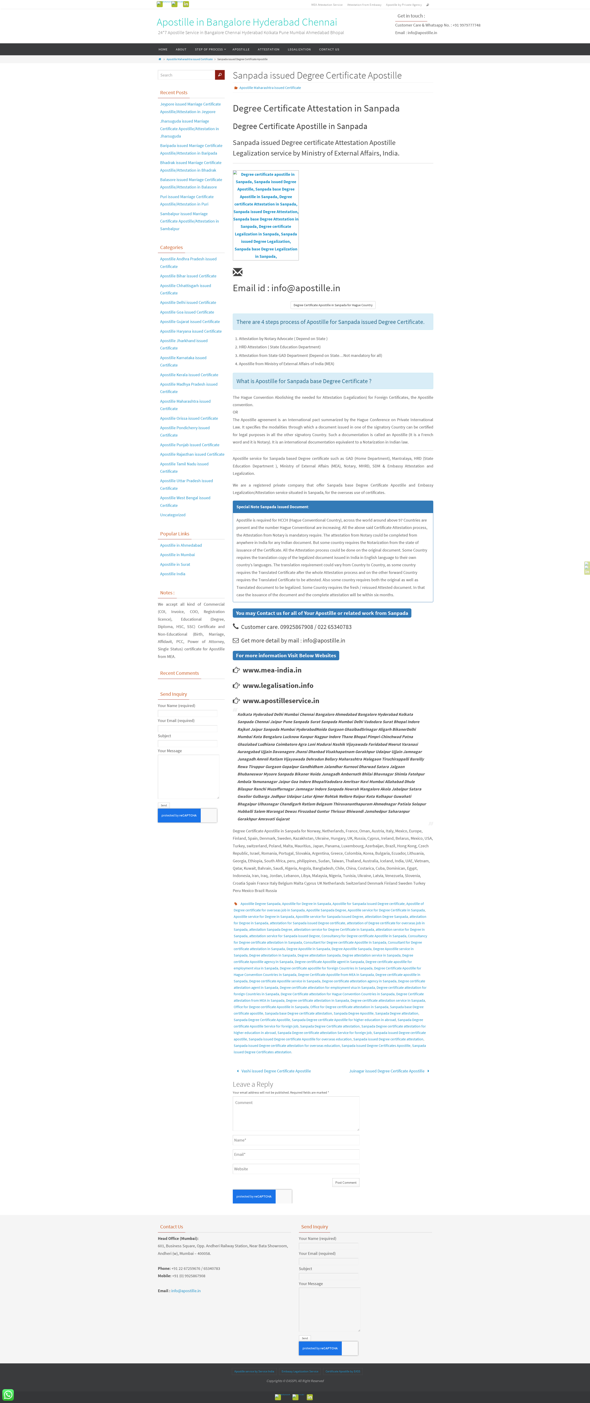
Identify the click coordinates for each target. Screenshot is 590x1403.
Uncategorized (173, 514)
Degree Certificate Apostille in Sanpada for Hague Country (333, 305)
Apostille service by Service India (254, 1371)
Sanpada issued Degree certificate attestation (388, 1039)
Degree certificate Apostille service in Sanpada (284, 981)
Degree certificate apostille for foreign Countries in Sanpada (326, 968)
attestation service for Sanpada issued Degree (284, 935)
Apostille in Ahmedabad (181, 545)
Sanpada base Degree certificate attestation (298, 1013)
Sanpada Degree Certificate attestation (330, 1026)
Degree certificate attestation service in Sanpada (388, 1000)
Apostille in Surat (175, 564)
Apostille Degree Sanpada (260, 903)
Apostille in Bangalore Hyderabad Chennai (247, 22)
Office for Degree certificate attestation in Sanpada (349, 1006)
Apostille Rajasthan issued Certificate (192, 454)
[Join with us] (186, 4)
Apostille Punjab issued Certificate (189, 444)
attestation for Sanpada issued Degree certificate (307, 923)
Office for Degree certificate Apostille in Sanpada (271, 1006)
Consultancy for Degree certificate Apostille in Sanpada (364, 935)
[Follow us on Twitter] (177, 3)
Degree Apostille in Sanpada (308, 948)
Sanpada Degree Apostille (354, 1013)
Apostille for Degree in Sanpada (306, 903)
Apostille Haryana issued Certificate (191, 331)
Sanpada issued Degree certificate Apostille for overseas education (300, 1039)
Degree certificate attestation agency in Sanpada (359, 981)
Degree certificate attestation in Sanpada (317, 1000)
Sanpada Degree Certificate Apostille (262, 1019)
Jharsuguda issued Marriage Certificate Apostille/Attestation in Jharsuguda (189, 128)
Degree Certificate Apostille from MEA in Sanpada (336, 974)
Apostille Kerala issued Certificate (189, 374)
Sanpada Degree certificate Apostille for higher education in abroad (344, 1019)
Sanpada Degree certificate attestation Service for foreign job (324, 1032)
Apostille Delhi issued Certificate (188, 302)
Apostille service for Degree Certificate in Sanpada (386, 910)
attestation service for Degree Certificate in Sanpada (334, 929)
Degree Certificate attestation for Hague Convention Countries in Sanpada (338, 994)
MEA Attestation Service (326, 5)
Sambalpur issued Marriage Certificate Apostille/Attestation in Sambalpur (189, 221)
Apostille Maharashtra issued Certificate (190, 59)
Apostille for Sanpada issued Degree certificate (369, 903)
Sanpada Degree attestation (396, 1013)
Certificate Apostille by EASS (343, 1371)
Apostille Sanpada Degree (326, 910)
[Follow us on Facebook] (164, 3)
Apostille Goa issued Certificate (187, 312)
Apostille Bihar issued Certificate (188, 276)
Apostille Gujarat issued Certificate (190, 321)
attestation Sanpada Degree (270, 929)
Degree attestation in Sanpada (272, 955)
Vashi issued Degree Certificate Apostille (276, 1071)
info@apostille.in (186, 1290)
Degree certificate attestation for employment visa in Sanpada (327, 987)
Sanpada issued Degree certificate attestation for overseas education (287, 1045)
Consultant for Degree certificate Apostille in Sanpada (345, 942)
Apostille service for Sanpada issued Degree (329, 916)
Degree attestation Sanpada (319, 955)
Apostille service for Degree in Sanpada (264, 916)
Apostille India (172, 573)
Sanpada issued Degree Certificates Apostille (376, 1045)
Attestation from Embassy (364, 5)
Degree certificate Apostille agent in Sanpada (329, 961)
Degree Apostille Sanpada (352, 948)
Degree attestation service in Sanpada (371, 955)
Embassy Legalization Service (300, 1371)
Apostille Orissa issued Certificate (189, 418)
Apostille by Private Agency (404, 5)
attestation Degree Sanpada (386, 916)
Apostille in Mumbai (177, 554)
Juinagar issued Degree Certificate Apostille (387, 1071)
